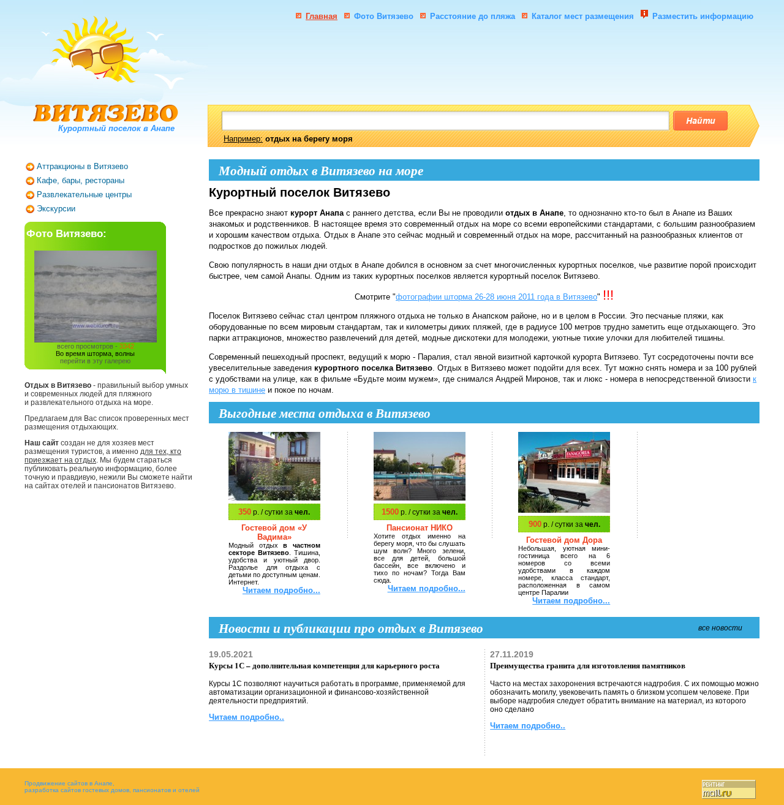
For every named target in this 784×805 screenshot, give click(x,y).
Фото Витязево (383, 16)
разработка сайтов (52, 790)
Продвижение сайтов (56, 783)
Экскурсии (56, 208)
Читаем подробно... (281, 590)
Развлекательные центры (84, 194)
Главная (321, 16)
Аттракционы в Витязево (82, 166)
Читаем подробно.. (246, 717)
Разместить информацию (702, 16)
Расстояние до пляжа (472, 16)
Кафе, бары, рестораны (80, 180)
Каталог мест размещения (584, 16)
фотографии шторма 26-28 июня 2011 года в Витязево (496, 296)
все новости (720, 628)
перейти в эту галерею (95, 361)
